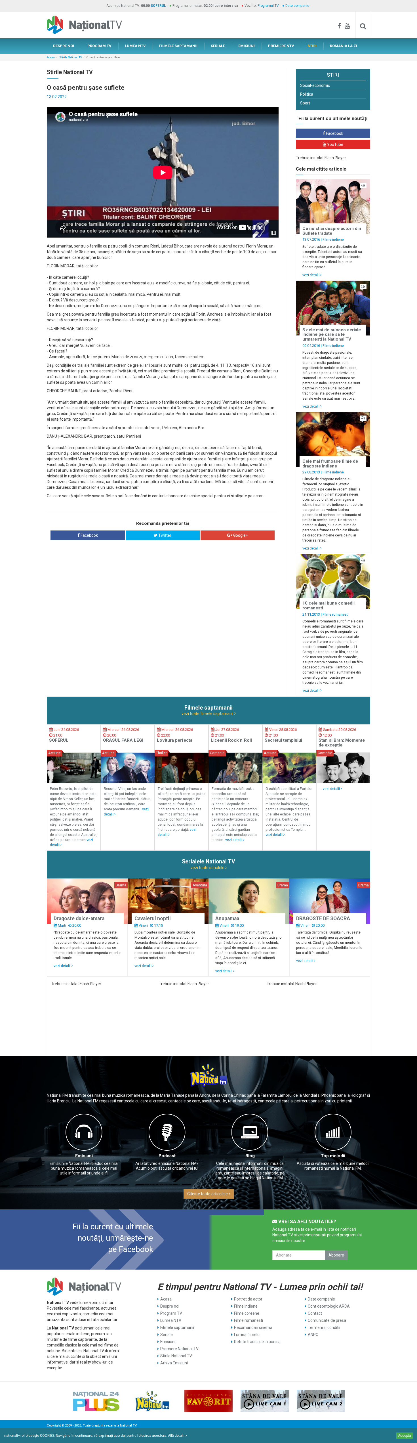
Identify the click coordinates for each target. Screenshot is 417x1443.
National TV (128, 1425)
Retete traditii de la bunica (257, 1341)
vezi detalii (311, 275)
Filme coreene (246, 1313)
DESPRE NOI (63, 46)
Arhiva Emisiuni (174, 1363)
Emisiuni (84, 1155)
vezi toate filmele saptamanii (208, 713)
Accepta (404, 1436)
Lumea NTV (170, 1320)
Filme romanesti (336, 614)
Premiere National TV (179, 1348)
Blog (250, 1155)
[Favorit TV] (208, 1401)
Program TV (171, 1313)
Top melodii (333, 1155)
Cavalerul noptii (152, 918)
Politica (306, 94)
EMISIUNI (246, 46)
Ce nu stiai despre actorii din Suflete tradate (331, 231)
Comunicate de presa (327, 1320)
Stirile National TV (70, 57)
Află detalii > (177, 1436)
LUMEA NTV (135, 46)
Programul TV (268, 6)
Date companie (297, 6)
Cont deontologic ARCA (329, 1306)
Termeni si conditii (324, 1327)
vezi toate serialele (208, 867)
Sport (305, 103)
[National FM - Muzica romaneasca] (152, 1401)
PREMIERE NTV (281, 46)
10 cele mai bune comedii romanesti (328, 606)
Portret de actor (248, 1299)
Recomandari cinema (253, 1327)
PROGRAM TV (99, 46)
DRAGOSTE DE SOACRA (323, 918)
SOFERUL (158, 6)
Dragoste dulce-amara (79, 918)
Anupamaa (227, 918)
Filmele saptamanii (177, 1327)
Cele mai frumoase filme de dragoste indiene (330, 464)
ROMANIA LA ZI (343, 46)
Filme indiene (333, 239)
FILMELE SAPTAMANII (178, 46)
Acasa (51, 57)
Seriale (166, 1334)
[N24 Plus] (96, 1401)
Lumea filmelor (247, 1334)
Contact (315, 1313)
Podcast (167, 1155)
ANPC (313, 1334)
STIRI (312, 46)
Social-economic (315, 85)
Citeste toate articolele (208, 1194)
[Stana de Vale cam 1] (265, 1401)
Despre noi (169, 1306)
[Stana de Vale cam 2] (321, 1401)
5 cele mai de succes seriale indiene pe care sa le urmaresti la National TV (331, 334)
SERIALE (218, 46)
